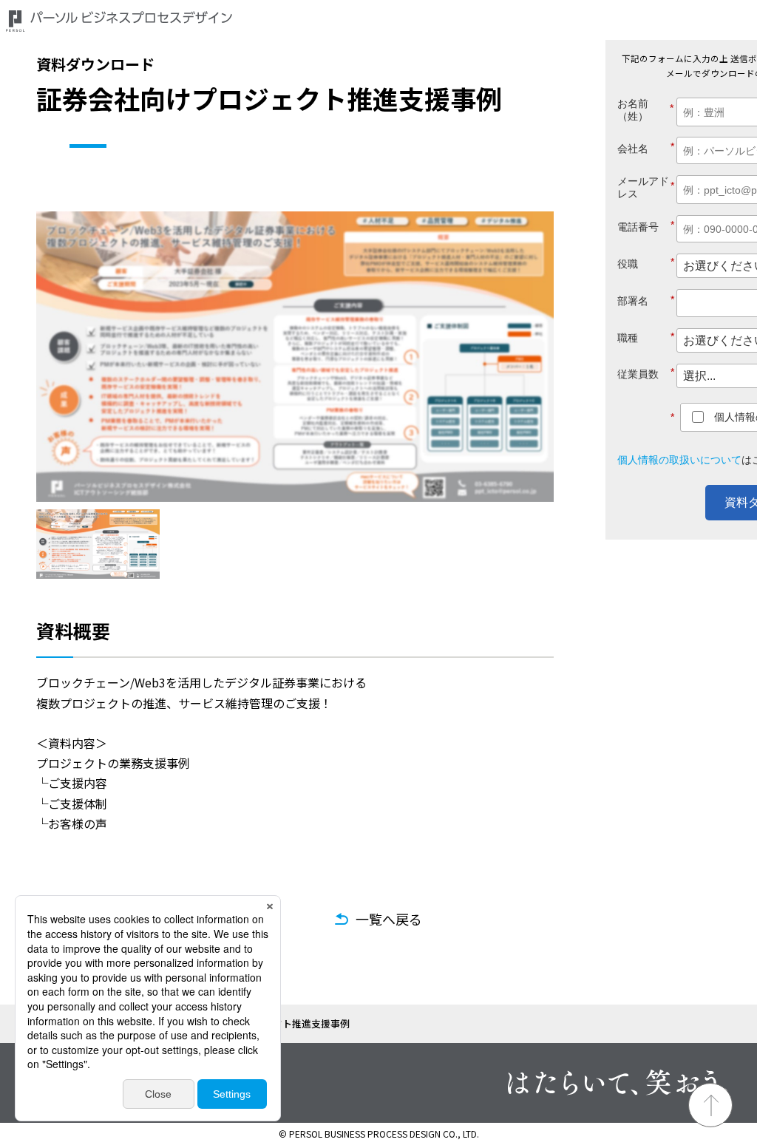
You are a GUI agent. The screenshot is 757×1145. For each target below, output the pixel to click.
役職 (645, 263)
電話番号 (645, 226)
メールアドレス (645, 187)
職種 (645, 337)
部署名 (645, 300)
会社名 (645, 147)
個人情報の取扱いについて (679, 460)
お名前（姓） (641, 110)
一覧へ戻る (389, 918)
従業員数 (645, 373)
